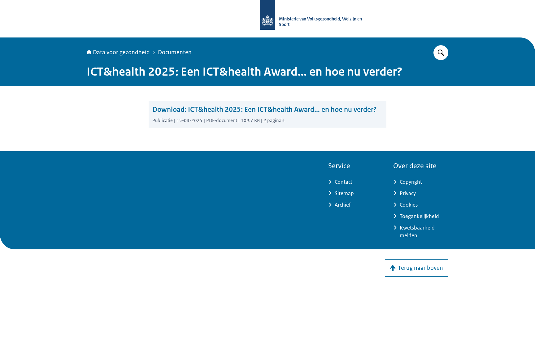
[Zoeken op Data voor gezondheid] (440, 52)
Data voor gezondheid (121, 52)
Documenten (175, 52)
